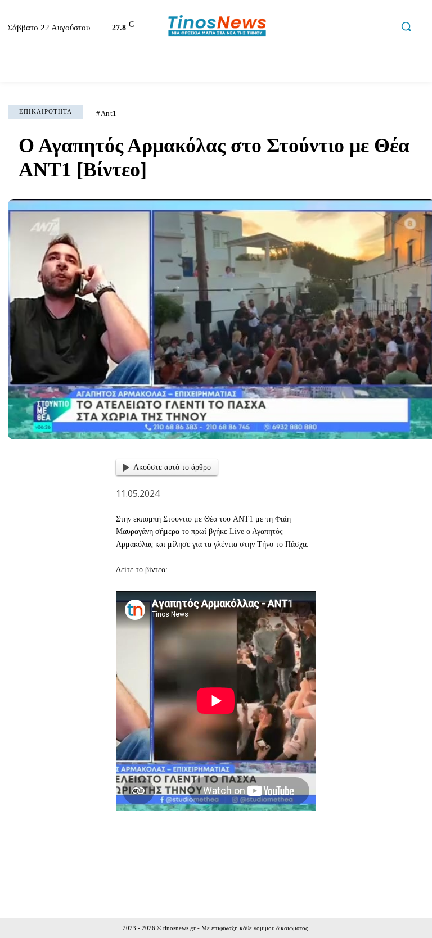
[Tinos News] (217, 26)
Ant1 (109, 113)
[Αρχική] (19, 67)
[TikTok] (360, 28)
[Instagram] (337, 28)
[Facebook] (312, 28)
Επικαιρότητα (45, 111)
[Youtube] (384, 28)
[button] (406, 26)
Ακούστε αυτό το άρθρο (172, 467)
